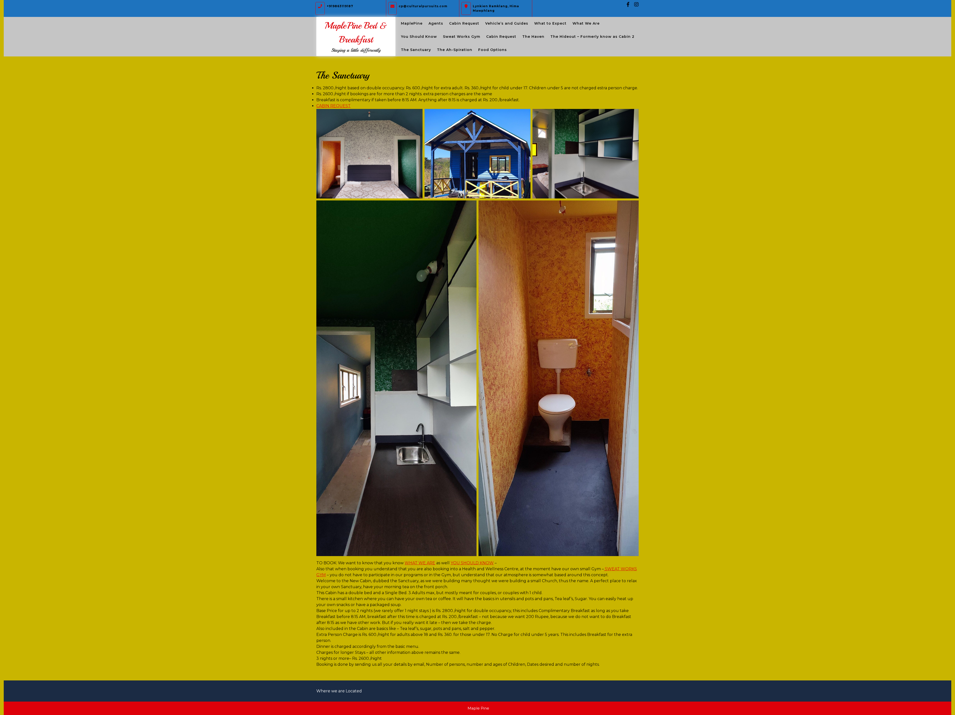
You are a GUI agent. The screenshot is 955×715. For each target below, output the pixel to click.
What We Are (586, 23)
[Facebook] (626, 4)
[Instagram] (634, 4)
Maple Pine (478, 708)
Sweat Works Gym (461, 36)
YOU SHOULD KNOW (472, 563)
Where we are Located (339, 691)
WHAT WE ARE (420, 563)
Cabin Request (464, 23)
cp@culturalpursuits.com (423, 5)
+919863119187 (340, 5)
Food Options (492, 50)
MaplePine (412, 23)
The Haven (533, 36)
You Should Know (419, 36)
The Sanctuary (416, 50)
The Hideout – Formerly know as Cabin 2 (592, 36)
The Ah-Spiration (454, 50)
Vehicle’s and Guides (506, 23)
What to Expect (550, 23)
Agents (436, 23)
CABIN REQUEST (333, 105)
